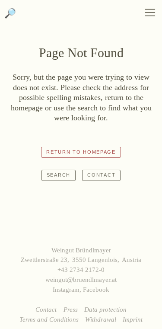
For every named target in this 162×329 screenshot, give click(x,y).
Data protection (105, 309)
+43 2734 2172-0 (81, 269)
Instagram (66, 289)
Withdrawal (100, 319)
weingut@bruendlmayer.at (81, 279)
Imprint (133, 319)
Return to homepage (80, 152)
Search (58, 174)
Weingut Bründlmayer (81, 17)
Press (71, 309)
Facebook (96, 289)
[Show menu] (150, 12)
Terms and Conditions (49, 319)
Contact (101, 174)
